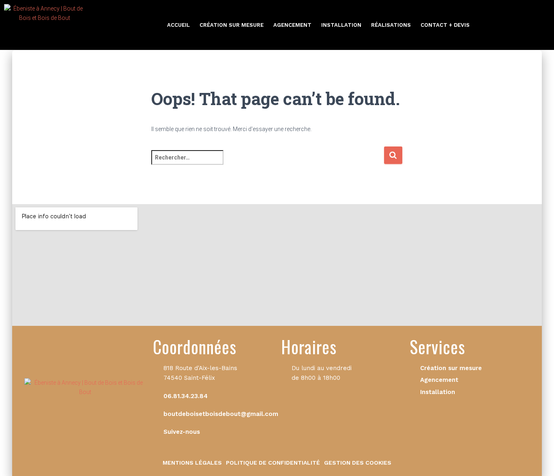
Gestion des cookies (357, 462)
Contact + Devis (445, 25)
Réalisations (391, 25)
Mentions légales (192, 462)
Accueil (178, 25)
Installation (341, 25)
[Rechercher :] (267, 163)
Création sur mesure (232, 25)
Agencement (292, 25)
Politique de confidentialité (273, 462)
